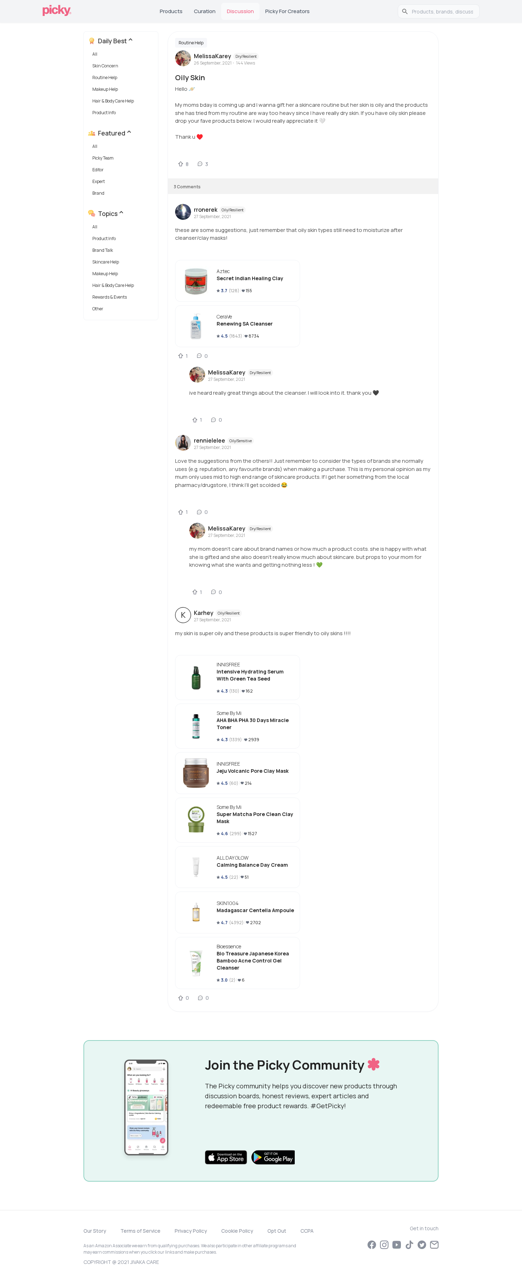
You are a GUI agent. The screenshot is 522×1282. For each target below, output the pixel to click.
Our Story (94, 1230)
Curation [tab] (205, 11)
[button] (122, 56)
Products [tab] (171, 11)
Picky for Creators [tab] (287, 11)
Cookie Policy (237, 1230)
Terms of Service (140, 1230)
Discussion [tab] (240, 11)
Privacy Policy (191, 1230)
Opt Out (276, 1230)
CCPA (307, 1230)
